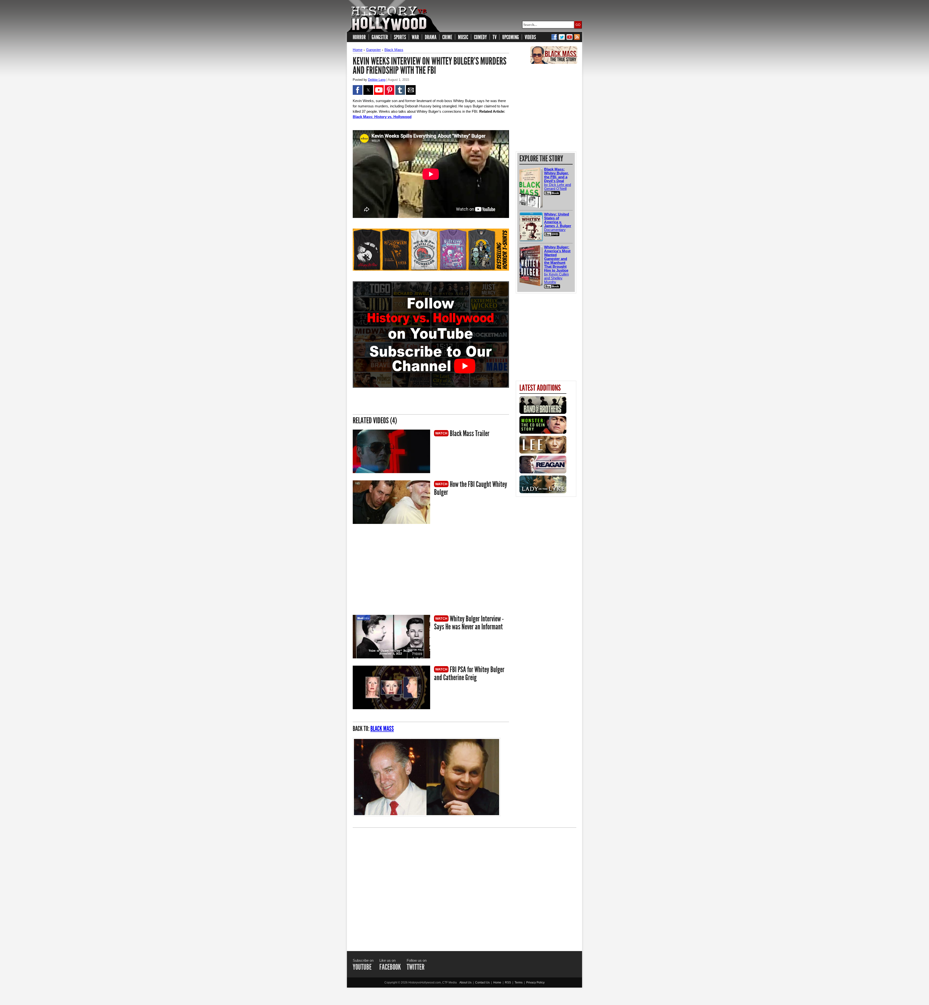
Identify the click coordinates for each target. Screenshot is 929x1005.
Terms (519, 982)
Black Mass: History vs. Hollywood (382, 117)
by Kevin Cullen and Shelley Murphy (557, 264)
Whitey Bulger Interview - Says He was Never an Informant (469, 622)
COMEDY (480, 37)
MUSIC (463, 37)
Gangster (373, 50)
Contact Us (482, 982)
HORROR (359, 37)
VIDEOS (530, 37)
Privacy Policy (535, 982)
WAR (415, 37)
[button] (357, 90)
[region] (393, 570)
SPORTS (400, 37)
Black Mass (393, 50)
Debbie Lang (376, 80)
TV (494, 37)
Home (357, 50)
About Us (465, 982)
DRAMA (430, 37)
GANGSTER (380, 37)
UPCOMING (510, 37)
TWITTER (416, 967)
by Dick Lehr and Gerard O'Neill (557, 179)
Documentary (557, 222)
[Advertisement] (464, 885)
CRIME (447, 37)
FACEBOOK (390, 967)
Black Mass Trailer (469, 433)
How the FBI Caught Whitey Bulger (470, 488)
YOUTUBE (362, 967)
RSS (508, 982)
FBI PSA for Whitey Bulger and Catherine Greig (469, 673)
